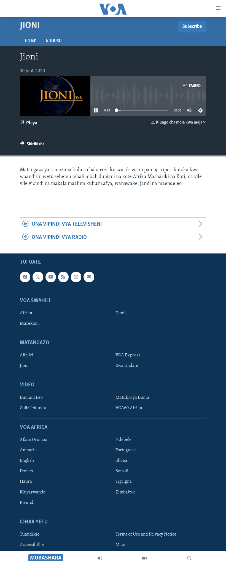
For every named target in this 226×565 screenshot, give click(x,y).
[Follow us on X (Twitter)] (38, 277)
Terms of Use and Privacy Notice (145, 534)
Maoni (121, 545)
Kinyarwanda (32, 492)
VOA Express (127, 355)
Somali (121, 471)
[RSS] (63, 277)
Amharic (28, 450)
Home (30, 41)
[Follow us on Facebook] (25, 277)
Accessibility (32, 545)
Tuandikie (29, 534)
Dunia (121, 313)
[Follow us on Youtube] (50, 277)
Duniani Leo (31, 397)
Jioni (24, 366)
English (27, 460)
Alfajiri (26, 355)
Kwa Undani (126, 366)
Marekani (29, 323)
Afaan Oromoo (33, 440)
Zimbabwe (125, 492)
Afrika (26, 313)
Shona (121, 460)
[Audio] (100, 558)
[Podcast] (76, 277)
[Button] (32, 145)
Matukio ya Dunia (132, 397)
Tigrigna (123, 482)
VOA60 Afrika (128, 408)
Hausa (26, 482)
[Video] (144, 558)
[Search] (189, 558)
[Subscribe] (89, 277)
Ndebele (123, 440)
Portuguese (126, 450)
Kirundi (27, 503)
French (26, 471)
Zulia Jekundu (33, 408)
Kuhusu (54, 41)
